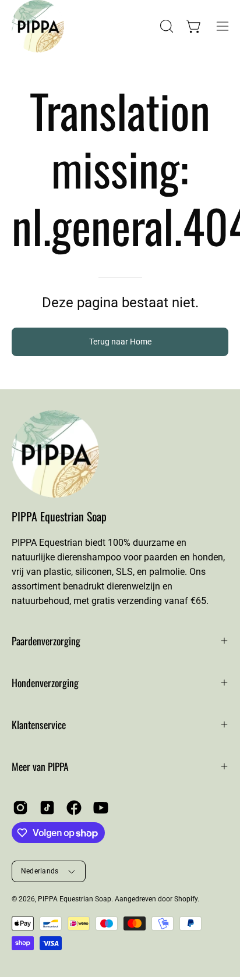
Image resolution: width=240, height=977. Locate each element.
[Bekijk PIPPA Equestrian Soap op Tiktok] (47, 807)
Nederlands (39, 871)
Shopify (185, 899)
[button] (165, 26)
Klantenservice (39, 724)
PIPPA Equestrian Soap (59, 516)
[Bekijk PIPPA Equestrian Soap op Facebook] (74, 807)
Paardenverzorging (46, 640)
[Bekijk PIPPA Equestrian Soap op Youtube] (101, 807)
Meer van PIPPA (40, 766)
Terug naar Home (120, 342)
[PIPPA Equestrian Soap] (26, 26)
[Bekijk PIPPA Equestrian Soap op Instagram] (20, 807)
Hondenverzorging (45, 682)
